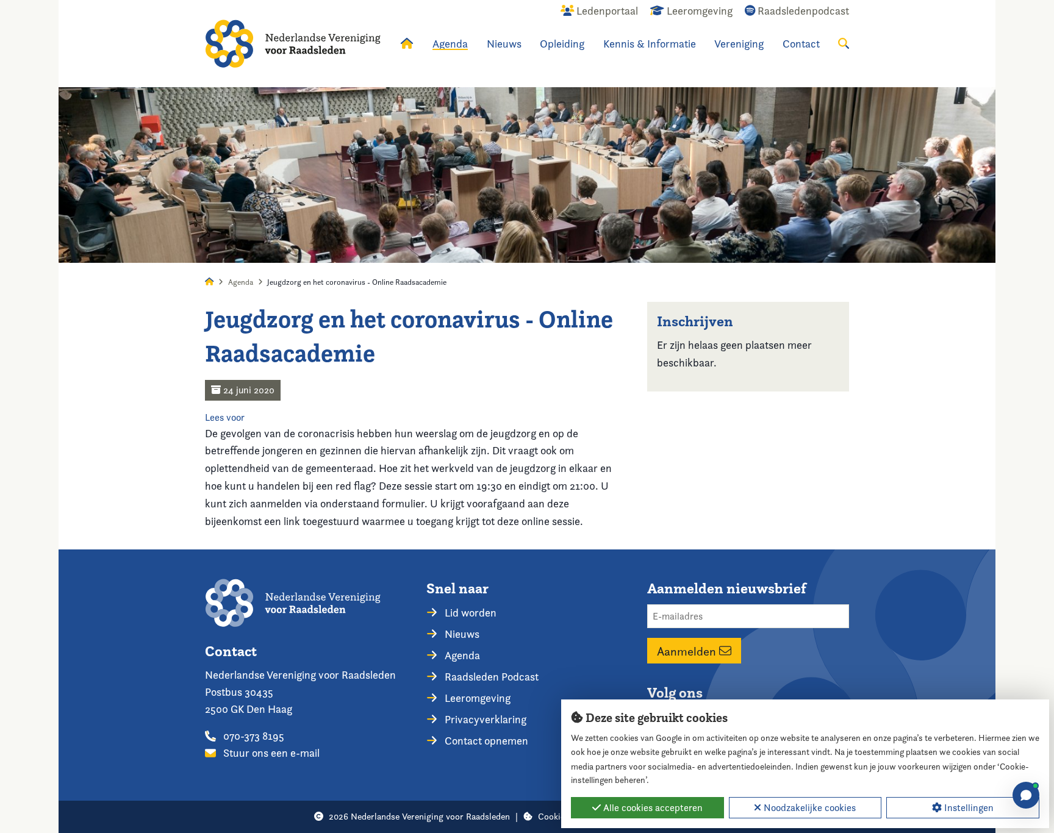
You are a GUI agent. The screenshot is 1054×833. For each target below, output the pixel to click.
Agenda (450, 43)
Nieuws (504, 43)
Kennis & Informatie (649, 43)
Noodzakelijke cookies (808, 807)
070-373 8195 (252, 735)
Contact (801, 43)
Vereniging (739, 43)
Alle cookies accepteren (652, 807)
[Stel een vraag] (1026, 795)
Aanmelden (688, 650)
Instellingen (968, 807)
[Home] (293, 44)
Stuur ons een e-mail (270, 752)
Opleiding (562, 43)
